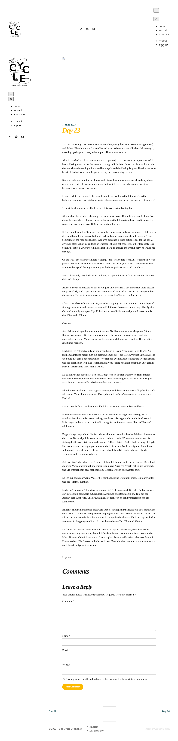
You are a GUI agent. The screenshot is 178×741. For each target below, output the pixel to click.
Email (66, 650)
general (68, 557)
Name (66, 635)
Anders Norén (162, 728)
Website (66, 664)
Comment (68, 601)
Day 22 (52, 711)
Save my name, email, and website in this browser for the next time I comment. (107, 679)
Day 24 (166, 711)
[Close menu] (156, 19)
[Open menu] (156, 10)
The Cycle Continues (70, 728)
